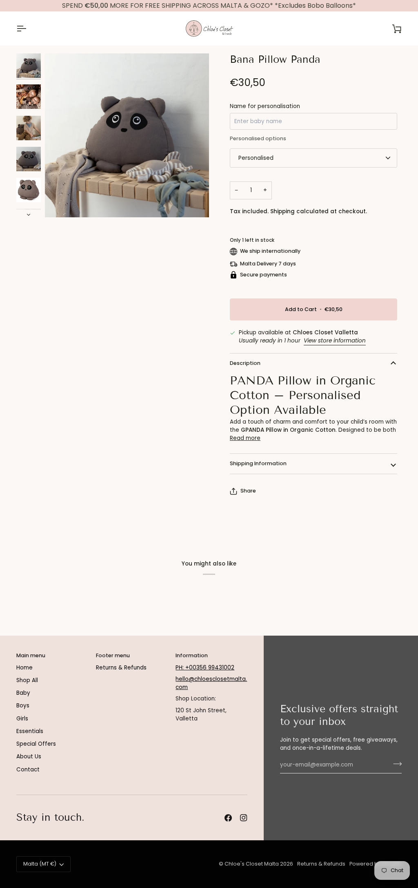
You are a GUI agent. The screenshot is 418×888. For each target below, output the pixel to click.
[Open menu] (28, 28)
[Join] (395, 763)
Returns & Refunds (121, 668)
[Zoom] (127, 135)
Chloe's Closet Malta (252, 863)
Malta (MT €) (39, 863)
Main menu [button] (30, 655)
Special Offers (36, 744)
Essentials (29, 731)
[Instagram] (243, 818)
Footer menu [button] (113, 655)
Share (248, 490)
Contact (28, 769)
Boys (22, 705)
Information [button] (192, 655)
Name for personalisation (265, 106)
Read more (245, 438)
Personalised (255, 158)
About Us (28, 756)
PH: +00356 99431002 (205, 668)
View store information (335, 341)
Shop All (27, 680)
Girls (22, 718)
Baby (23, 693)
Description (245, 363)
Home (24, 668)
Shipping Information (258, 463)
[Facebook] (228, 818)
